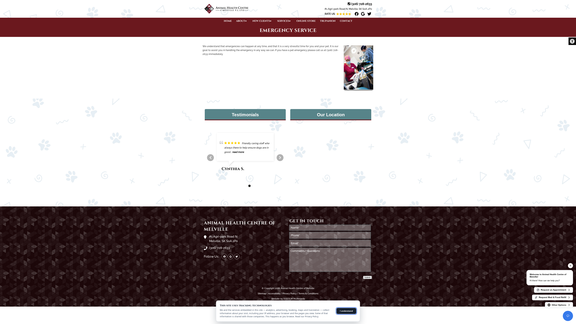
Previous (210, 157)
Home (228, 21)
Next (280, 157)
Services (283, 21)
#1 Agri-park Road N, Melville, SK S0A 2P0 (348, 9)
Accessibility (274, 293)
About (240, 21)
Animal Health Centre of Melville (240, 226)
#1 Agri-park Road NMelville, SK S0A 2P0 (223, 239)
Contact (346, 21)
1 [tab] (240, 186)
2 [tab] (245, 186)
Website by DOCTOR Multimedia (288, 298)
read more (238, 152)
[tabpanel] (245, 153)
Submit (367, 277)
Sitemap (262, 293)
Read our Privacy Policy (306, 316)
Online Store (306, 21)
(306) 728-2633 (361, 4)
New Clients (261, 21)
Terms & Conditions (308, 293)
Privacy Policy (289, 293)
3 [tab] (249, 186)
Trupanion (328, 21)
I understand (346, 311)
